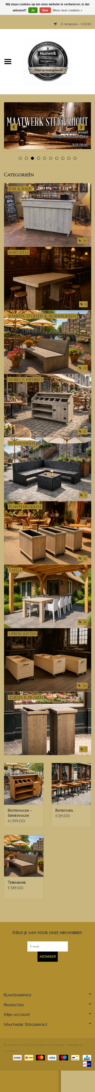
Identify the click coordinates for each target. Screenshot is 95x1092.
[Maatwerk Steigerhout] (55, 61)
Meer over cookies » (67, 10)
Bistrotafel (64, 810)
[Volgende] (81, 127)
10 (75, 158)
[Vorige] (13, 127)
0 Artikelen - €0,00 (75, 24)
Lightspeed (11, 1051)
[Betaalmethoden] (17, 1057)
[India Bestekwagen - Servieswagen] (24, 784)
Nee (45, 10)
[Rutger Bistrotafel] (71, 784)
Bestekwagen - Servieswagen (20, 813)
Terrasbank (17, 882)
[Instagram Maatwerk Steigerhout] (57, 972)
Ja (33, 10)
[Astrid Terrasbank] (24, 856)
